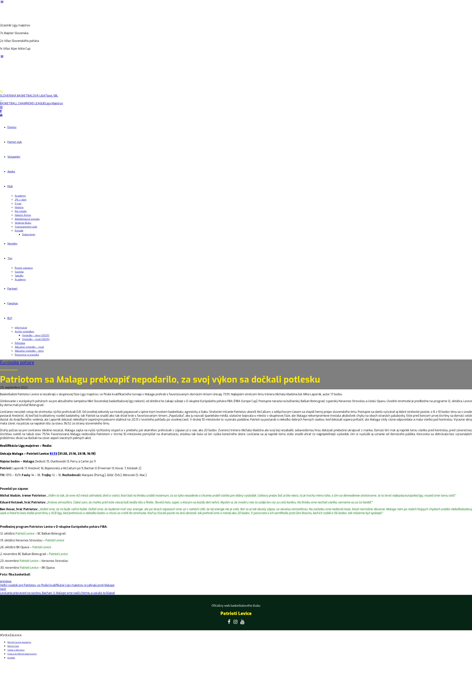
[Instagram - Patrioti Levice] (235, 621)
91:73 (53, 454)
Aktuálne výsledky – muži (29, 347)
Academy (20, 195)
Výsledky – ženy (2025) (35, 335)
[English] (2, 53)
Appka (11, 171)
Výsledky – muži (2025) (35, 339)
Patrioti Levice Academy (19, 642)
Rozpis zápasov (24, 267)
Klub (10, 186)
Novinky (12, 244)
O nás (18, 203)
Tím (9, 258)
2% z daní (20, 199)
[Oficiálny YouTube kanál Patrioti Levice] (242, 621)
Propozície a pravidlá (27, 354)
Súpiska (19, 271)
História (19, 207)
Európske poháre (17, 362)
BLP (9, 318)
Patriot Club (13, 646)
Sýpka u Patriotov (16, 650)
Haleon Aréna (23, 215)
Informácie (21, 327)
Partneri (12, 289)
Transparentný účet (26, 226)
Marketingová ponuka (27, 219)
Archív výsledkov (24, 331)
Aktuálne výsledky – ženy (29, 350)
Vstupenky (13, 157)
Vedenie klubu (23, 222)
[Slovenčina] (6, 53)
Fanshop (12, 303)
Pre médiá (21, 211)
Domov (11, 127)
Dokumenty (28, 234)
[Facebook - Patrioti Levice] (229, 621)
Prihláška (20, 343)
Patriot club (14, 142)
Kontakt (19, 230)
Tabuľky (19, 275)
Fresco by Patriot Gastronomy (22, 654)
